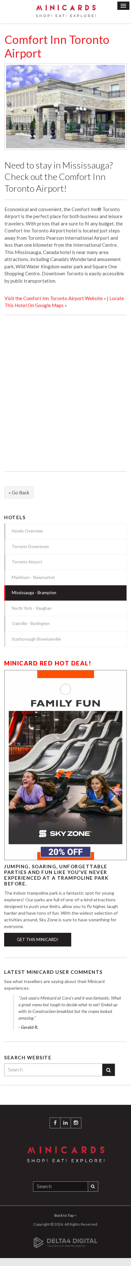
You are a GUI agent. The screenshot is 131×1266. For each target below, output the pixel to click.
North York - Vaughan (32, 608)
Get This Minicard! (38, 939)
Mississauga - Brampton (34, 592)
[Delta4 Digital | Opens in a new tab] (65, 1238)
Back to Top (64, 1215)
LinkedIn (65, 1123)
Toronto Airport (27, 561)
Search (108, 1069)
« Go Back (19, 492)
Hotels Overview (27, 530)
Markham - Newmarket (33, 577)
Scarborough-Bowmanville (36, 639)
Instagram (76, 1123)
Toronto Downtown (30, 546)
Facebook (55, 1123)
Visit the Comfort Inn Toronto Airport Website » (55, 298)
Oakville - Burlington (31, 623)
